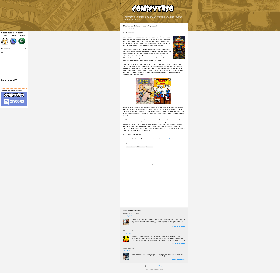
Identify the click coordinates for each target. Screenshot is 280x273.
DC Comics (140, 147)
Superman (149, 147)
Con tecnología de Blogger (154, 266)
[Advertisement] (154, 193)
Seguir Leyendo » (178, 226)
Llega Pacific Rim (128, 248)
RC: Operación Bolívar (130, 231)
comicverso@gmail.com (169, 139)
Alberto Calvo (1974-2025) (131, 213)
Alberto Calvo (131, 147)
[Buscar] (187, 4)
